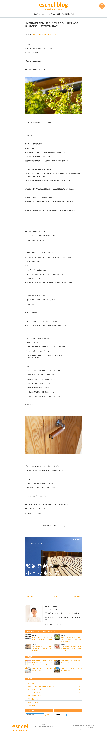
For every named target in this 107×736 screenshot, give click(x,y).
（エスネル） (69, 613)
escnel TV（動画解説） (34, 702)
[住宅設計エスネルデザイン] (20, 731)
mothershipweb (91, 729)
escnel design (83, 725)
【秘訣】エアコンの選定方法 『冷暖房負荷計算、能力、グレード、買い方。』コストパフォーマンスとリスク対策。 (42, 663)
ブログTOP (53, 596)
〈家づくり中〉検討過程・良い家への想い (44, 34)
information (31, 705)
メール (54, 624)
